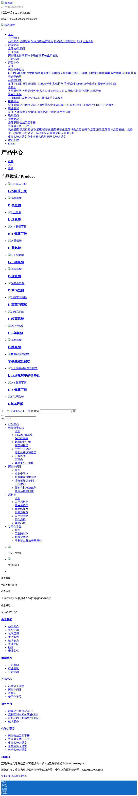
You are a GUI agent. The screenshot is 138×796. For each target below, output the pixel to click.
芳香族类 (20, 456)
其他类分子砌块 (24, 463)
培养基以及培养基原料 (28, 540)
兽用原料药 (21, 505)
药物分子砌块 (16, 427)
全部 (10, 48)
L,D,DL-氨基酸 (23, 434)
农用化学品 (21, 515)
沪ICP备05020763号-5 (14, 776)
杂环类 (19, 459)
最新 (10, 168)
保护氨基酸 (21, 438)
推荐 (10, 161)
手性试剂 (20, 484)
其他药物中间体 (24, 491)
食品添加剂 (21, 508)
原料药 (12, 494)
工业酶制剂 (21, 533)
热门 (10, 164)
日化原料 (20, 519)
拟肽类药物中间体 (25, 477)
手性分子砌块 (23, 448)
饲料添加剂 (21, 512)
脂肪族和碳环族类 (25, 452)
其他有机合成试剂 (25, 487)
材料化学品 (21, 537)
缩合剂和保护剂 (24, 480)
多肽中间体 (21, 473)
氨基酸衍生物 (23, 441)
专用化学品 (15, 526)
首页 (10, 34)
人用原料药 (21, 501)
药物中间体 (15, 466)
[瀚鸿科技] (69, 3)
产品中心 (13, 424)
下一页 (26, 411)
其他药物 (20, 523)
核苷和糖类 (21, 445)
